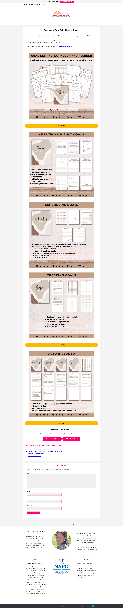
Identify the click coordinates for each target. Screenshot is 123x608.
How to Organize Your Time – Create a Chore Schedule (45, 451)
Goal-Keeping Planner (65, 46)
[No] (121, 606)
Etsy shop (55, 40)
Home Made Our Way (61, 14)
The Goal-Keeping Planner (36, 453)
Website (29, 505)
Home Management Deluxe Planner (39, 449)
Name (28, 491)
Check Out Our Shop (67, 1)
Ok (92, 606)
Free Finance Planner (34, 456)
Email (28, 498)
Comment (30, 473)
